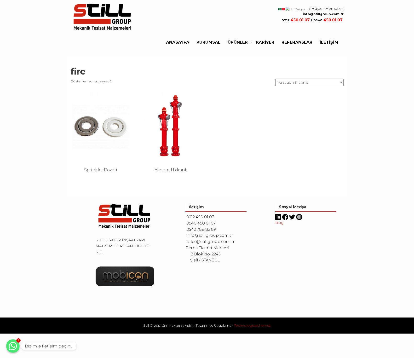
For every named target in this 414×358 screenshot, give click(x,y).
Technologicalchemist (252, 325)
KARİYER (265, 42)
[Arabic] (280, 9)
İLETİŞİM (329, 42)
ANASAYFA (177, 42)
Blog (279, 222)
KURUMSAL (208, 42)
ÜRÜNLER (238, 42)
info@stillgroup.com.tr (323, 14)
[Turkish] (284, 9)
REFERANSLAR (297, 42)
